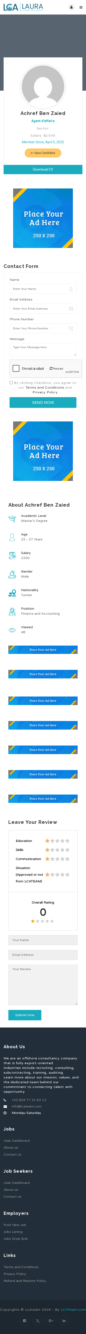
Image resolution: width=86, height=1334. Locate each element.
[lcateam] (23, 7)
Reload (58, 368)
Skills (19, 850)
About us (11, 1148)
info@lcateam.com (27, 1106)
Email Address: (21, 299)
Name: (15, 280)
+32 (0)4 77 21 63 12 (29, 1100)
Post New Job (15, 1225)
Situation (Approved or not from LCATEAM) (29, 874)
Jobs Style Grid (15, 1239)
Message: (17, 339)
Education (24, 841)
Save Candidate (44, 153)
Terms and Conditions (45, 387)
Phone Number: (22, 319)
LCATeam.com (73, 1310)
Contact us (12, 1154)
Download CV (43, 169)
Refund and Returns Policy (25, 1281)
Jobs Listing (13, 1232)
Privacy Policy (45, 392)
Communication (28, 859)
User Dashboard (17, 1141)
